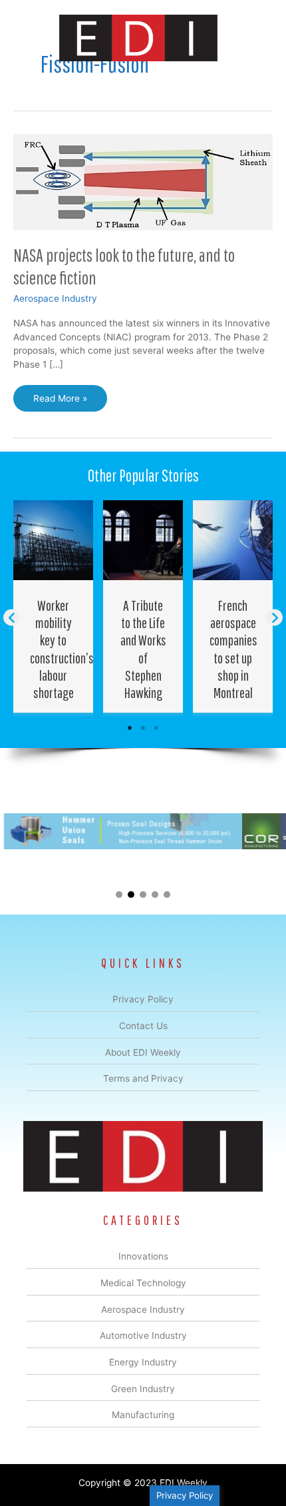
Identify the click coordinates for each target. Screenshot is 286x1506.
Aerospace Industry (55, 298)
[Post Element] (53, 606)
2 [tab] (143, 728)
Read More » (60, 402)
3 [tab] (156, 728)
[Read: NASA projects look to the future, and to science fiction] (143, 181)
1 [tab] (129, 728)
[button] (11, 617)
